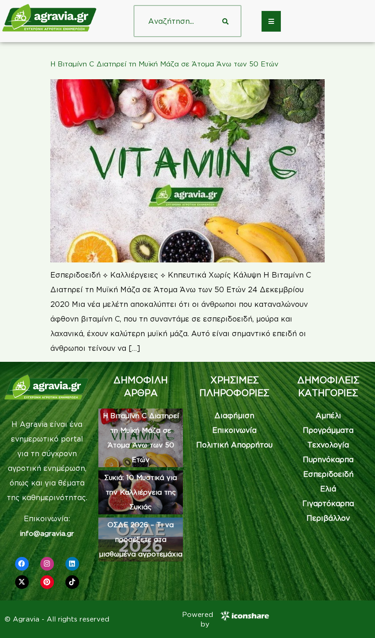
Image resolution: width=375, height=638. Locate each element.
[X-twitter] (22, 582)
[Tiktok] (72, 582)
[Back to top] (354, 617)
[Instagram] (47, 564)
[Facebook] (22, 564)
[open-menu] (271, 21)
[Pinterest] (47, 582)
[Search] (225, 21)
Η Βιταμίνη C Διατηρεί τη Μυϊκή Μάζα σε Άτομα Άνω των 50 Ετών (164, 64)
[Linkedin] (72, 564)
